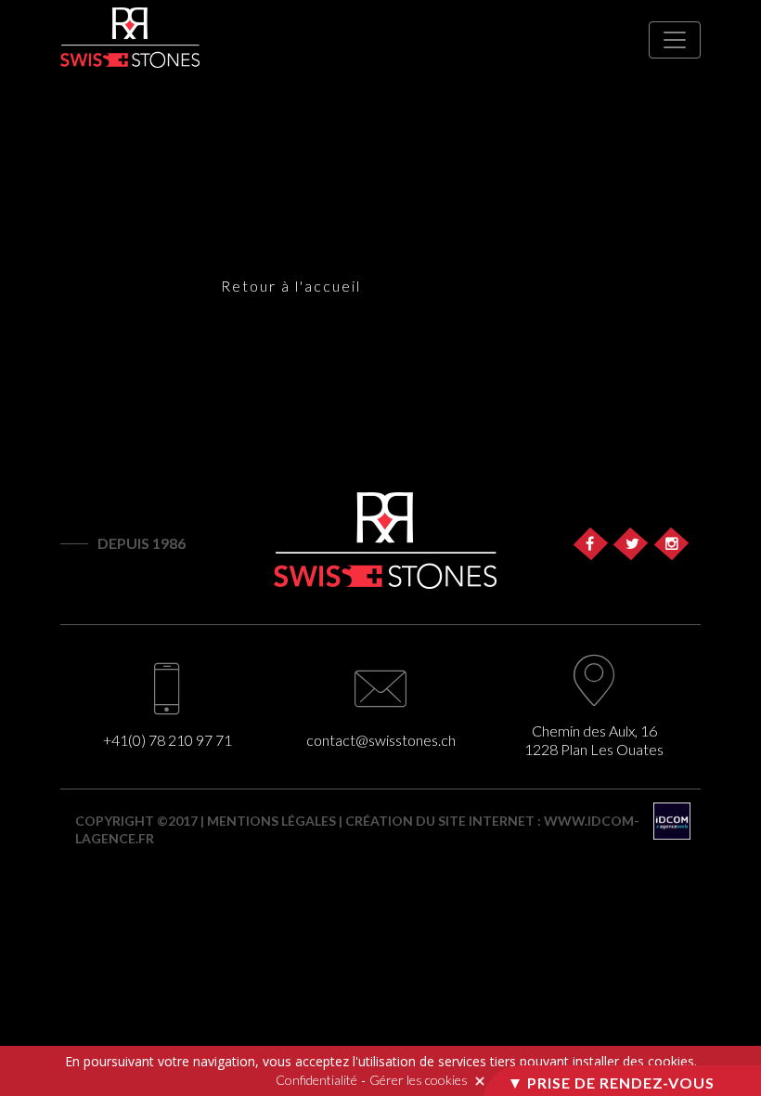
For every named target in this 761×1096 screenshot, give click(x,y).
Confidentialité (316, 1080)
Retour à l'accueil (291, 285)
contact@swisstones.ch (381, 740)
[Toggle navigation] (675, 40)
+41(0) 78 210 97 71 (167, 740)
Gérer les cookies (418, 1080)
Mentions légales (271, 821)
